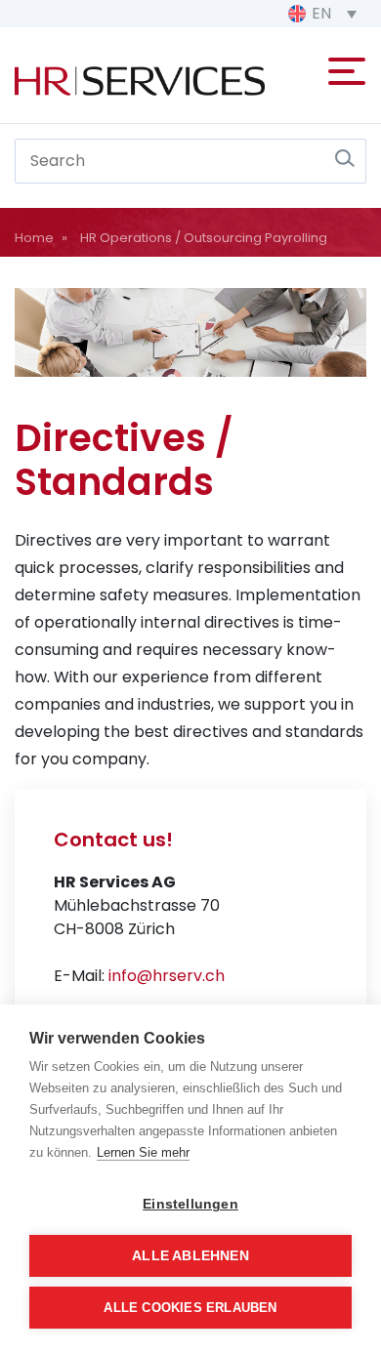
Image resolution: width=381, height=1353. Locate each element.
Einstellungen (190, 1204)
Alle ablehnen (190, 1256)
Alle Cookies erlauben (190, 1307)
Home (34, 237)
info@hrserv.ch (166, 975)
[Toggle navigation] (346, 67)
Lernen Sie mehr (143, 1152)
